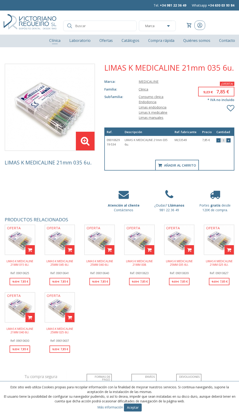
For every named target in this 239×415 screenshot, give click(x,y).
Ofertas (106, 40)
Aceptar (133, 407)
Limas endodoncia (152, 107)
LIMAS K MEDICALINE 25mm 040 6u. (99, 263)
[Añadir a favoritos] (230, 107)
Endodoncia (147, 102)
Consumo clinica (151, 97)
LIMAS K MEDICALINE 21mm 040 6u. (20, 330)
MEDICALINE (148, 81)
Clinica (143, 89)
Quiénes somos (196, 40)
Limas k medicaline (153, 112)
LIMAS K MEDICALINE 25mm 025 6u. (59, 330)
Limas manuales (151, 117)
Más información (110, 407)
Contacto (227, 40)
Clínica (54, 40)
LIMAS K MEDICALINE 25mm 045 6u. (59, 263)
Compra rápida (161, 40)
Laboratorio (80, 40)
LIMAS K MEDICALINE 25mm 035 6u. (179, 263)
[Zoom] (50, 107)
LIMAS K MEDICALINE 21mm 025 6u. (219, 263)
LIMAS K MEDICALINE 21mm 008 (139, 263)
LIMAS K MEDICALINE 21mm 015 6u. (20, 263)
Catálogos (130, 40)
